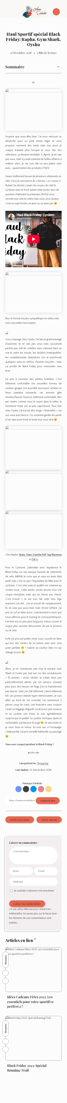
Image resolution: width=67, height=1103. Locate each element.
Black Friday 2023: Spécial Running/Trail (26, 1067)
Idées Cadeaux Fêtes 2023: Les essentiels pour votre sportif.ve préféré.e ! (30, 1001)
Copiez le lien (47, 800)
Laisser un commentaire (27, 903)
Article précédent (19, 819)
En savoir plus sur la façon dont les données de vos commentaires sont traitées (33, 918)
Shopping (42, 763)
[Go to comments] (6, 973)
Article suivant (49, 819)
